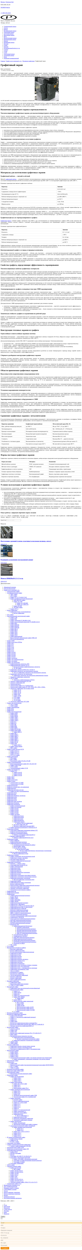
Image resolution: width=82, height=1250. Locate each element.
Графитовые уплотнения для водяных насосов (23, 875)
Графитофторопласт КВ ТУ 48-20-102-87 (21, 907)
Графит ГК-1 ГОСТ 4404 (20, 1083)
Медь (5, 36)
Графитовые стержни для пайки (19, 858)
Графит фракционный (16, 636)
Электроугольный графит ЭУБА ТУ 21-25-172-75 (23, 1182)
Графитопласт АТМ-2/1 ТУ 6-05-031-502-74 (22, 905)
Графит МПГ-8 (14, 740)
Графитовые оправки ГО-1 (17, 960)
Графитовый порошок (13, 892)
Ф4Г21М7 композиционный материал (20, 920)
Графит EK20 (14, 1152)
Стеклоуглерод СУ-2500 (16, 784)
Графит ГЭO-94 (11, 653)
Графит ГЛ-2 (16, 1091)
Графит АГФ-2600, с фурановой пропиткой (25, 1159)
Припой (6, 46)
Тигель (6, 1191)
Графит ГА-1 (20, 1128)
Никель (6, 41)
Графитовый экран (15, 982)
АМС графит (13, 594)
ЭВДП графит (11, 1165)
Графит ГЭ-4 (10, 651)
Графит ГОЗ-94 (14, 810)
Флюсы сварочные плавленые (12, 1193)
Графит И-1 (16, 994)
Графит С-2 (13, 1018)
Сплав (5, 51)
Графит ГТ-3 (10, 646)
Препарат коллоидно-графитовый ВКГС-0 (21, 1026)
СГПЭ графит (14, 766)
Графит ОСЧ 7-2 (14, 750)
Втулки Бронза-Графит (23, 849)
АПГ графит (13, 596)
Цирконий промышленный (11, 58)
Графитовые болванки (13, 803)
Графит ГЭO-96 (11, 655)
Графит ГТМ (10, 648)
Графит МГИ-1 (14, 735)
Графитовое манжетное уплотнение (20, 872)
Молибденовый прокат (10, 38)
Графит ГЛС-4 (17, 1136)
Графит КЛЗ (16, 1094)
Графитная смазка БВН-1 (20, 1112)
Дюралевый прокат (9, 32)
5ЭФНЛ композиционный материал (20, 895)
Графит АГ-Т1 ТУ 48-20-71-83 (18, 597)
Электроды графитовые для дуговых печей (22, 688)
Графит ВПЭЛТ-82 (15, 729)
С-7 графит (16, 1011)
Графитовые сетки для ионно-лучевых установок (23, 965)
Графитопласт (11, 894)
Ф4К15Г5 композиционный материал (27, 933)
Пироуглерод (10, 1062)
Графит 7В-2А (14, 897)
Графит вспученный (15, 807)
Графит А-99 (13, 617)
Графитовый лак (11, 891)
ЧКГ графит (13, 944)
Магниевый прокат (9, 35)
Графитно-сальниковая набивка (18, 833)
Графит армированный (16, 866)
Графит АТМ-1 (14, 898)
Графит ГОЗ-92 (14, 808)
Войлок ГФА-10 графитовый (25, 823)
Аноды (6, 28)
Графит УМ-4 (10, 778)
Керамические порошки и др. (12, 1185)
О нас (5, 1205)
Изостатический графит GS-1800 (26, 1010)
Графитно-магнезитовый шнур (18, 832)
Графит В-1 (13, 721)
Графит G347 (20, 1004)
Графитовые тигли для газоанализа (19, 966)
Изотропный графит (12, 986)
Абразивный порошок (10, 587)
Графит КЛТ (10, 710)
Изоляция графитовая (13, 981)
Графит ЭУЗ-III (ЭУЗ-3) (16, 1172)
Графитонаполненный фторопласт (22, 926)
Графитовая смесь (12, 798)
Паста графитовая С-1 (23, 1115)
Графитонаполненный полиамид (19, 902)
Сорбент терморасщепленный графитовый (19, 1144)
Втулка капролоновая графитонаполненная (22, 952)
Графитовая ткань (18, 818)
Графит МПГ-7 (14, 739)
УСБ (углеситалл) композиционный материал (22, 918)
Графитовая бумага (18, 816)
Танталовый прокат (9, 54)
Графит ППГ (13, 743)
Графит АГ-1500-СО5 (22, 604)
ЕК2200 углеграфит (15, 1153)
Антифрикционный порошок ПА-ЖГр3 (24, 845)
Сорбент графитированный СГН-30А (20, 1146)
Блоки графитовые (12, 610)
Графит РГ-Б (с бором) (16, 1138)
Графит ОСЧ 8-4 (14, 753)
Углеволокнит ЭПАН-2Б (17, 917)
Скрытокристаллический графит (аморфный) (22, 1125)
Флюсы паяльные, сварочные (12, 1192)
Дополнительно (5, 583)
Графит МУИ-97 (14, 626)
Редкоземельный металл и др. (12, 48)
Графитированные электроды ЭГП (19, 664)
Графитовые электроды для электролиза (21, 674)
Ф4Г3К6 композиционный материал (27, 930)
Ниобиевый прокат (9, 42)
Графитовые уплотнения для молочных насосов (23, 876)
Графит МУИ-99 (14, 627)
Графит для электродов (13, 662)
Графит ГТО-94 (17, 775)
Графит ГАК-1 (17, 1078)
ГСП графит (16, 697)
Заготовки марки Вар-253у (17, 859)
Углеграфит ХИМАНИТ (17, 1163)
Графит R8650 (14, 716)
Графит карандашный (16, 1082)
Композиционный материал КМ (19, 911)
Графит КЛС (10, 708)
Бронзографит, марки (19, 846)
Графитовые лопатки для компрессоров (21, 1047)
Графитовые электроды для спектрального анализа (24, 671)
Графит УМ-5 (14, 635)
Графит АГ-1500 (17, 601)
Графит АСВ (13, 1030)
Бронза (6, 29)
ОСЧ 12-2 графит (15, 755)
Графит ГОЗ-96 (14, 813)
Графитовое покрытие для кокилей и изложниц (26, 1040)
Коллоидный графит (12, 1027)
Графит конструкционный (14, 711)
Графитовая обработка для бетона (16, 795)
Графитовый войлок (19, 821)
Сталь (5, 52)
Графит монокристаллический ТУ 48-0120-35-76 (23, 827)
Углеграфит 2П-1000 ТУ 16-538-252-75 (20, 1156)
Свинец (6, 49)
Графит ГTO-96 (17, 774)
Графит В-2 (13, 723)
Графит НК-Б (13, 630)
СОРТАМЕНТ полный (10, 1189)
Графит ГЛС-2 (17, 1133)
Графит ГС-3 (16, 1105)
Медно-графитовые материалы (18, 852)
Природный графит (12, 1075)
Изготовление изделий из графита (16, 947)
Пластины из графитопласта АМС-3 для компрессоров (25, 1049)
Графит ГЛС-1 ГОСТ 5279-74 (21, 1131)
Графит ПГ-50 (14, 742)
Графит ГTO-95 (17, 772)
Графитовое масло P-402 (20, 1117)
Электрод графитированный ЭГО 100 (20, 681)
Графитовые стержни (13, 855)
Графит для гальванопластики (15, 659)
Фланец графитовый (15, 978)
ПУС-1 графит (14, 1066)
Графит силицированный (14, 762)
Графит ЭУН (13, 1176)
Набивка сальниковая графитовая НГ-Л (24, 834)
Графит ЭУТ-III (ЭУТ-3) (16, 1180)
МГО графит (16, 1169)
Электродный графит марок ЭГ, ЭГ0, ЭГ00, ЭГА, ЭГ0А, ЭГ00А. (27, 687)
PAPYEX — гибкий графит (17, 863)
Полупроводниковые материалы (13, 1198)
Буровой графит (17, 1099)
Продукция (7, 1206)
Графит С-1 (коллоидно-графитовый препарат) (23, 1017)
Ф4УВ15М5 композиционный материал (24, 940)
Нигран (12, 1154)
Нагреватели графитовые (17, 973)
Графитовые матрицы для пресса (19, 959)
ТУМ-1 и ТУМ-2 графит (16, 985)
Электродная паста (15, 684)
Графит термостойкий (16, 746)
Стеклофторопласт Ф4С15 (20, 934)
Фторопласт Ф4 (14, 924)
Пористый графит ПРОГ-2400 (15, 1070)
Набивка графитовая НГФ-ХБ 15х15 (23, 837)
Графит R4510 (17, 992)
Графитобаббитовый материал (18, 842)
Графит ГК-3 (16, 1086)
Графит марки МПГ (15, 730)
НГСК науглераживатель (17, 639)
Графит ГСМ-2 (14, 1056)
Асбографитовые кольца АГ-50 (18, 865)
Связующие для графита (13, 1143)
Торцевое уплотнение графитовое (19, 888)
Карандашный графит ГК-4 (20, 1088)
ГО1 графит (10, 614)
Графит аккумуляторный (17, 1076)
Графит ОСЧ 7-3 (14, 752)
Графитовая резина (18, 817)
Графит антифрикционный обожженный (21, 598)
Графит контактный (15, 1167)
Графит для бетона (12, 658)
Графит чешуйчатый (15, 1121)
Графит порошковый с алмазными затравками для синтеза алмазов (31, 1059)
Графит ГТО (13, 771)
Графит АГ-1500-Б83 (22, 603)
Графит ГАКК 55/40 (15, 765)
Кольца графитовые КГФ (17, 884)
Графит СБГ (13, 1031)
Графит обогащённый (19, 1123)
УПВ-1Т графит (14, 1068)
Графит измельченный (13, 707)
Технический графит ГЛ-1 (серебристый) (24, 1096)
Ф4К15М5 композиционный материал (23, 937)
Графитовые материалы (13, 804)
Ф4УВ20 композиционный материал (20, 923)
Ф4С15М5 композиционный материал (20, 921)
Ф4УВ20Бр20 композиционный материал (24, 942)
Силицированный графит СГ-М (19, 768)
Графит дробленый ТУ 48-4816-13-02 (20, 620)
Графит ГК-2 (16, 1085)
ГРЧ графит (13, 758)
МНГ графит (13, 748)
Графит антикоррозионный (17, 805)
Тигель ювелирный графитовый (19, 975)
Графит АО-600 (17, 606)
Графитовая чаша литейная (14, 801)
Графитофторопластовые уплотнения (20, 882)
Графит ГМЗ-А (14, 1053)
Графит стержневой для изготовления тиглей (22, 856)
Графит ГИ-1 (10, 643)
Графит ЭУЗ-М (14, 1173)
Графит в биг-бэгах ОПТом (14, 642)
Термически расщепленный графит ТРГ (18, 1149)
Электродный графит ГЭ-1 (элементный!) (21, 685)
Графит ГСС (10, 645)
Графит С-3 (13, 1020)
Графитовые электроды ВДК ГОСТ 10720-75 (22, 669)
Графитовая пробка (15, 869)
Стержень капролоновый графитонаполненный (23, 916)
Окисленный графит (12, 1060)
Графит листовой (15, 814)
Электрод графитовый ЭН (17, 682)
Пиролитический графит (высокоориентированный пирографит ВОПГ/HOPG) (32, 1065)
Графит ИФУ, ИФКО (19, 997)
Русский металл (5, 10)
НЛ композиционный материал (18, 914)
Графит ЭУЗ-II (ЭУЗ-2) (16, 1170)
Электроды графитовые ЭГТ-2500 (19, 701)
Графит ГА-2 (20, 1130)
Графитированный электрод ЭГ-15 (19, 665)
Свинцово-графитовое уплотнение (19, 887)
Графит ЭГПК (17, 695)
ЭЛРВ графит (14, 1043)
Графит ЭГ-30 (17, 693)
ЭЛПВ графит (14, 1041)
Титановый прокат (9, 55)
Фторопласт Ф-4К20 (19, 943)
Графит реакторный (12, 756)
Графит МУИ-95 (14, 624)
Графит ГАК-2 (17, 1079)
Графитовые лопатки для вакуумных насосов (22, 1046)
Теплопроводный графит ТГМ (15, 1147)
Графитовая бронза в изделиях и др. (20, 843)
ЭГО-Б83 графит (18, 607)
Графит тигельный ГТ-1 (13, 769)
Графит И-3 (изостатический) (21, 995)
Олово (5, 45)
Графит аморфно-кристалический (22, 1127)
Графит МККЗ (14, 737)
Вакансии (6, 1213)
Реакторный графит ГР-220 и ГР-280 (20, 761)
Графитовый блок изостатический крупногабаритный (25, 988)
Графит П (16, 1108)
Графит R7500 (20, 1005)
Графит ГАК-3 (17, 1081)
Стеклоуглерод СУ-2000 (16, 782)
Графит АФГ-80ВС (15, 900)
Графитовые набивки (13, 829)
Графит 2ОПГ (11, 640)
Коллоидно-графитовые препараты (16, 1014)
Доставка (6, 1211)
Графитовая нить (11, 794)
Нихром (6, 44)
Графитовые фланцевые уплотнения (20, 878)
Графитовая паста (18, 1114)
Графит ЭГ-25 (17, 691)
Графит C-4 (16, 991)
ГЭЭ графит (16, 698)
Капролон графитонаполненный (19, 910)
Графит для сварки (12, 661)
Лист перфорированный (10, 1186)
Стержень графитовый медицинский (20, 860)
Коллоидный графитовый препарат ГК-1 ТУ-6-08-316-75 (25, 1033)
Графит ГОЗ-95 (14, 811)
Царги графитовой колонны (18, 979)
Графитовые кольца (15, 874)
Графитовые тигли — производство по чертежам (23, 968)
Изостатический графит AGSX (25, 1007)
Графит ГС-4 (16, 1107)
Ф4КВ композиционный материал (22, 939)
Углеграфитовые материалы (14, 1150)
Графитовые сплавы (12, 839)
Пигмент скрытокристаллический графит (28, 1039)
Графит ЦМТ (13, 1021)
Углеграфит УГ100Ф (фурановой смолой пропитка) (27, 1160)
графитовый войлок (10, 179)
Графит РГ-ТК (14, 1140)
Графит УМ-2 (14, 633)
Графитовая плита (12, 797)
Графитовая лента (12, 792)
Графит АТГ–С (14, 609)
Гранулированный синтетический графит (18, 616)
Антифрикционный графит (14, 593)
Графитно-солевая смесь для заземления (18, 787)
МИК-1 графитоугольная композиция (20, 913)
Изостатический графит (16, 989)
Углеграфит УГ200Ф (19, 1162)
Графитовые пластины (16, 962)
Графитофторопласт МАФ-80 (18, 908)
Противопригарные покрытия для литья (21, 1036)
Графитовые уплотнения (13, 862)
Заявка (3, 1216)
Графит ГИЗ (13, 619)
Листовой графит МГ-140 (20, 824)
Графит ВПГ (13, 726)
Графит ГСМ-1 (14, 1055)
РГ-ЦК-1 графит (14, 1141)
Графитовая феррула (15, 871)
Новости (3, 524)
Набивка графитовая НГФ (17, 836)
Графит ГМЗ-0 (14, 1052)
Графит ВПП (13, 727)
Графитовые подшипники (17, 963)
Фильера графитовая (16, 976)
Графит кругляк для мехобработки (19, 791)
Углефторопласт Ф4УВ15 (20, 936)
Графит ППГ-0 (17, 745)
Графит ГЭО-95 (11, 656)
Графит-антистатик (12, 779)
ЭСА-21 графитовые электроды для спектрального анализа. (29, 672)
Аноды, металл (5, 23)
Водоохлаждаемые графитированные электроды (26, 666)
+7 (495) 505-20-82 (6, 13)
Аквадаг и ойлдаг (15, 1028)
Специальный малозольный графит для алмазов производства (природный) (31, 1057)
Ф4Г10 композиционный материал (26, 929)
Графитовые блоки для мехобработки (20, 611)
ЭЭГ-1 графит (14, 704)
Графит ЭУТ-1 (14, 1178)
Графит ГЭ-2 (10, 649)
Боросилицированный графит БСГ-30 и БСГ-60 (23, 763)
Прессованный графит (13, 1072)
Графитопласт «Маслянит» (17, 904)
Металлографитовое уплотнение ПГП (23, 879)
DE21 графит (20, 1002)
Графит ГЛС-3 (17, 1134)
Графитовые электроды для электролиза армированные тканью (30, 675)
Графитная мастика (12, 785)
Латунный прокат (9, 33)
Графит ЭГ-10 (17, 690)
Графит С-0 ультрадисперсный (21, 1110)
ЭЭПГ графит (14, 706)
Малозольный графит (13, 1050)
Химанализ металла (9, 1196)
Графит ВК (13, 724)
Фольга (6, 1195)
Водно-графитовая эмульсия (21, 1101)
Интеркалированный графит (15, 1013)
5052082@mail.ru (5, 7)
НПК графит (13, 1034)
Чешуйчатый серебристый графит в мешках (25, 1124)
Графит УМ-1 (14, 632)
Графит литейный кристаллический (20, 1089)
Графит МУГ (13, 623)
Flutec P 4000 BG (14, 840)
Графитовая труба (12, 800)
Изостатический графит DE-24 (25, 1008)
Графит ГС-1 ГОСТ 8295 (20, 1102)
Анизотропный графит (13, 591)
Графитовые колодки (16, 956)
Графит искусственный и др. (12, 590)
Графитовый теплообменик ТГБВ (19, 969)
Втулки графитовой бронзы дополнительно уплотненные (35, 850)
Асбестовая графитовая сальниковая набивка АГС (24, 830)
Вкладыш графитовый (16, 949)
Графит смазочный (15, 1098)
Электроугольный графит (14, 1166)
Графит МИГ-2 (17, 999)
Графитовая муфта (15, 868)
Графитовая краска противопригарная (23, 1037)
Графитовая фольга (6, 220)
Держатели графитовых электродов (20, 677)
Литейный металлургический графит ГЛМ (25, 1095)
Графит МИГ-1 (14, 736)
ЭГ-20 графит (17, 700)
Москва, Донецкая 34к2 (7, 2)
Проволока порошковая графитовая (23, 1118)
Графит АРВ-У (14, 720)
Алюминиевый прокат (10, 26)
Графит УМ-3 (10, 777)
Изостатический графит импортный (23, 1001)
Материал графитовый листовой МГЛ (23, 826)
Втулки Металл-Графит (19, 847)
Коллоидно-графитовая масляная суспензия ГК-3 (23, 1023)
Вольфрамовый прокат (10, 31)
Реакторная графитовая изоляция (19, 984)
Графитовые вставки (16, 953)
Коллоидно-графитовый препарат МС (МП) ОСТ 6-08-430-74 (27, 1024)
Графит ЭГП (16, 694)
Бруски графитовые (18, 613)
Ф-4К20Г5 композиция (23, 927)
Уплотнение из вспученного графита (20, 889)
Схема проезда (8, 1209)
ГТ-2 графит (10, 946)
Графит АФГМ (14, 901)
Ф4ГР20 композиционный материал (26, 931)
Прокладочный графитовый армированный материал (25, 885)
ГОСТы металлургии (9, 588)
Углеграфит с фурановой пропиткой (20, 1157)
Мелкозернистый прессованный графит (21, 1073)
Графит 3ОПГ (14, 713)
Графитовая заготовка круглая (15, 790)
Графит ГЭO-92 (11, 652)
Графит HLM (13, 714)
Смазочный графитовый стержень (22, 1120)
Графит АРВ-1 (14, 717)
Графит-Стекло (11, 781)
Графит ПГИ (13, 1063)
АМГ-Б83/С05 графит (19, 600)
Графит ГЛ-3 (16, 1092)
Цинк (5, 57)
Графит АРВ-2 (14, 719)
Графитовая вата (11, 788)
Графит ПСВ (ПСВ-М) (16, 1015)
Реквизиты (7, 1208)
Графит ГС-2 (16, 1104)
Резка (5, 1212)
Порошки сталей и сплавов (11, 1188)
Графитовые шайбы (15, 881)
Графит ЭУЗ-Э (14, 1175)
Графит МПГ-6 (17, 732)
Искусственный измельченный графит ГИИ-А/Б (23, 638)
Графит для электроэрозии (14, 703)
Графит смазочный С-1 (19, 1111)
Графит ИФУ (20, 998)
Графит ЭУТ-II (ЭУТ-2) (16, 1179)
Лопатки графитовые (13, 1044)
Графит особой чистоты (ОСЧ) (15, 749)
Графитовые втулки (15, 955)
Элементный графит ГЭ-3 (14, 1183)
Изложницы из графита (16, 972)
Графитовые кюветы (15, 957)
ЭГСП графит (14, 678)
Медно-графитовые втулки (20, 853)
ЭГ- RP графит (17, 668)
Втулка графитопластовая (17, 950)
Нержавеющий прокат (10, 39)
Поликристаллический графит (15, 1069)
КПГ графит (13, 759)
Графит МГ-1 (13, 733)
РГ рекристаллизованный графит (16, 1137)
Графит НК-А (14, 629)
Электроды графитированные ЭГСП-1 (24, 680)
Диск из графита (14, 971)
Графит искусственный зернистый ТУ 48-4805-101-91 (25, 622)
